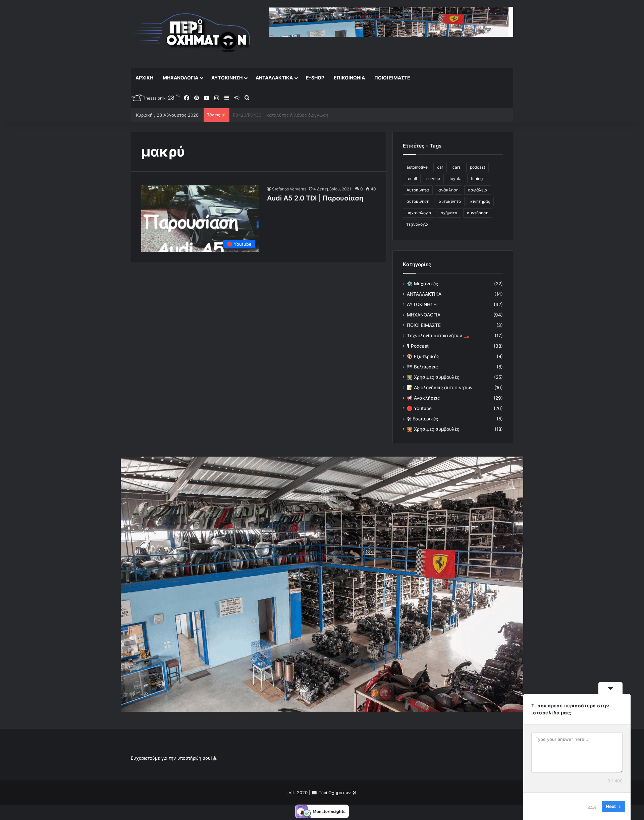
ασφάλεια (477, 189)
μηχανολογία (419, 212)
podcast (477, 167)
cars (456, 167)
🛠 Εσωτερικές (422, 418)
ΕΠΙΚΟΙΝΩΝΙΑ (349, 77)
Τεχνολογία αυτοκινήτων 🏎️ (438, 335)
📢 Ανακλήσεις (423, 398)
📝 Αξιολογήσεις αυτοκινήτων (440, 387)
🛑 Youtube (419, 408)
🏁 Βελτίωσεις (422, 366)
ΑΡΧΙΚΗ (144, 77)
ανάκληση (448, 189)
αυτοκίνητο (450, 201)
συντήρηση (477, 212)
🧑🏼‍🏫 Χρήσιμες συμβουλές (433, 429)
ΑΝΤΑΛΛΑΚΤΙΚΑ (274, 77)
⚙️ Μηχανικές (422, 283)
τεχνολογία (417, 224)
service (433, 178)
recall (412, 178)
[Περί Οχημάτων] (191, 33)
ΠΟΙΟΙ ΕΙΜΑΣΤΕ (392, 77)
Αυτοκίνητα (418, 189)
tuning (477, 178)
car (440, 167)
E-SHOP (315, 77)
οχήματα (449, 212)
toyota (455, 178)
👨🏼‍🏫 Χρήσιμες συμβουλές (433, 377)
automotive (417, 167)
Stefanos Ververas (289, 188)
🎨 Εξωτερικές (423, 356)
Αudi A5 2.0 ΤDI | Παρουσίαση (315, 198)
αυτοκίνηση (418, 201)
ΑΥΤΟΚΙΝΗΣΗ (227, 77)
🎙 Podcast (418, 346)
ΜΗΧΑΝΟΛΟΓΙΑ (180, 77)
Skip (592, 806)
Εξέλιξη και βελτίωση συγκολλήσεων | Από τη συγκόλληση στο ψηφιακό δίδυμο (317, 115)
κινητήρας (480, 201)
